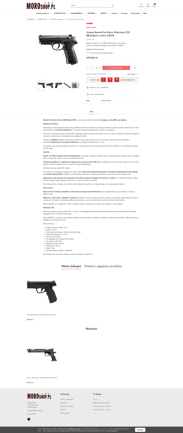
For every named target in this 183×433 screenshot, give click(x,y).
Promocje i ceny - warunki (101, 410)
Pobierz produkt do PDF (97, 94)
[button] (44, 13)
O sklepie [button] (97, 394)
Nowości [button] (91, 328)
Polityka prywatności (67, 406)
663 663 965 (31, 414)
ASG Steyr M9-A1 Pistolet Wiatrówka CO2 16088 (41, 315)
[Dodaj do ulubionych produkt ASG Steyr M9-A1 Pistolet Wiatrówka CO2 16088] (55, 273)
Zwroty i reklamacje (66, 399)
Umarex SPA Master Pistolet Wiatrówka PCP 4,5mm (42, 378)
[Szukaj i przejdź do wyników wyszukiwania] (112, 5)
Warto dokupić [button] (71, 266)
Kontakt (62, 410)
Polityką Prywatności (74, 429)
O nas (95, 399)
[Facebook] (28, 419)
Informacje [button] (64, 394)
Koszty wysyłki (64, 413)
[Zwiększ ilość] (96, 68)
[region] (112, 80)
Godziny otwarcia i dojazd (102, 406)
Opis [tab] (91, 112)
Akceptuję (140, 430)
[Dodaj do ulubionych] (135, 68)
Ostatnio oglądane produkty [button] (103, 266)
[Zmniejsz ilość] (88, 68)
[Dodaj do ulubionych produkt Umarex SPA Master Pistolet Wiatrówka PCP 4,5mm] (55, 336)
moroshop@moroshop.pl (35, 410)
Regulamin (63, 403)
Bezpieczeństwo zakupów (101, 403)
